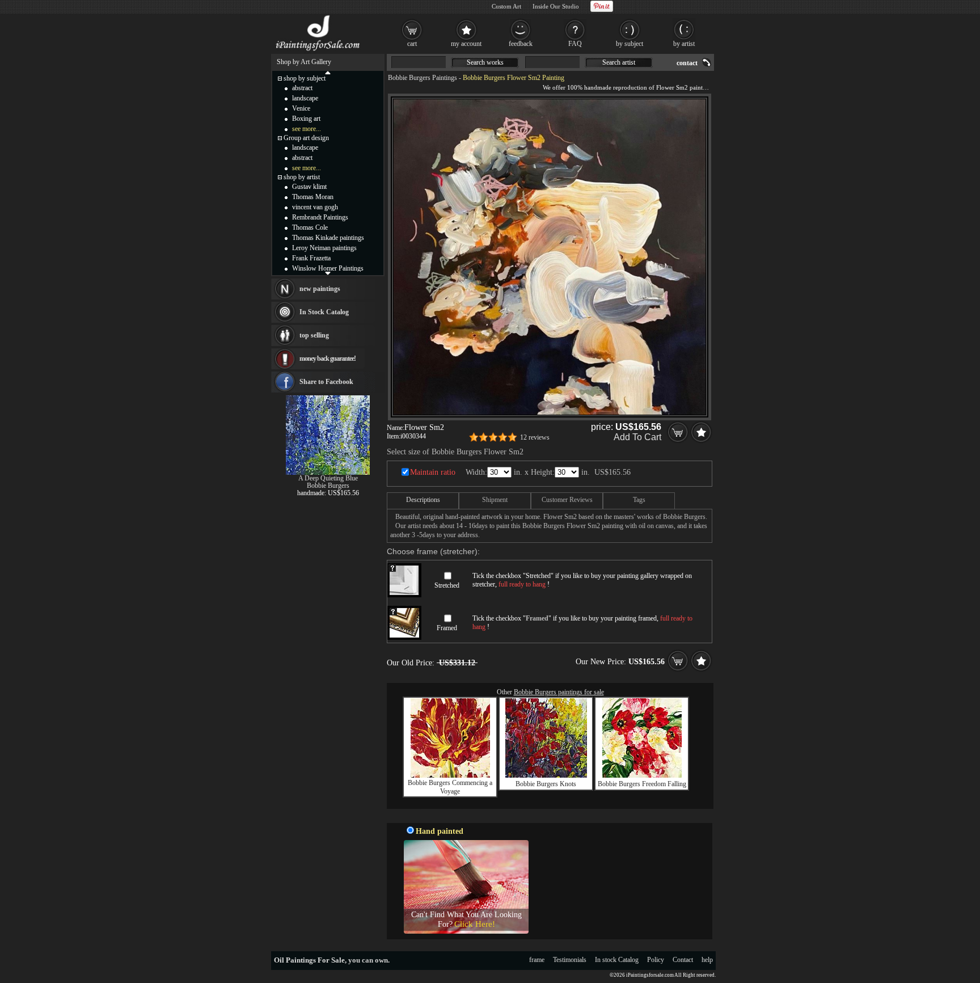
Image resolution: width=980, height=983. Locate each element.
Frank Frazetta (311, 258)
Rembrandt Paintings (320, 217)
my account (466, 44)
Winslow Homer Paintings (328, 268)
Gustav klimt (309, 187)
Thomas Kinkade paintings (328, 238)
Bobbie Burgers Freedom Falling (642, 784)
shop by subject (305, 78)
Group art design (306, 138)
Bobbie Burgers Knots (546, 784)
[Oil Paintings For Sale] (318, 51)
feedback (521, 44)
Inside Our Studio (556, 6)
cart (412, 44)
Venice (301, 108)
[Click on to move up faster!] (328, 72)
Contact (683, 960)
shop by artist (302, 177)
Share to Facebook (326, 382)
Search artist (618, 62)
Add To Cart (637, 437)
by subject (629, 44)
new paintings (319, 289)
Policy (655, 960)
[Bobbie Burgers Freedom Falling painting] (642, 775)
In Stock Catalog (324, 312)
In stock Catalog (617, 960)
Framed (447, 628)
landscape (305, 98)
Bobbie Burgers (328, 486)
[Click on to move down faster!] (328, 273)
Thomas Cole (310, 227)
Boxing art (306, 119)
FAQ (575, 44)
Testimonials (569, 960)
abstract (302, 88)
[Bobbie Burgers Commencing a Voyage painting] (450, 775)
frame (536, 960)
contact (687, 63)
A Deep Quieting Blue (328, 478)
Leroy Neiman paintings (324, 248)
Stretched (446, 585)
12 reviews (535, 437)
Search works (485, 62)
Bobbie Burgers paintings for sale (559, 692)
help (707, 960)
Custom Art (506, 6)
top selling (314, 335)
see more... (306, 129)
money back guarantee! (327, 358)
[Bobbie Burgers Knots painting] (546, 775)
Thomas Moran (312, 197)
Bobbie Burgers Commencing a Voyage (450, 787)
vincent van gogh (315, 207)
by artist (684, 44)
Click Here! (474, 924)
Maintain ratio (432, 472)
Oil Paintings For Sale (309, 960)
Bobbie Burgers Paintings (422, 78)
